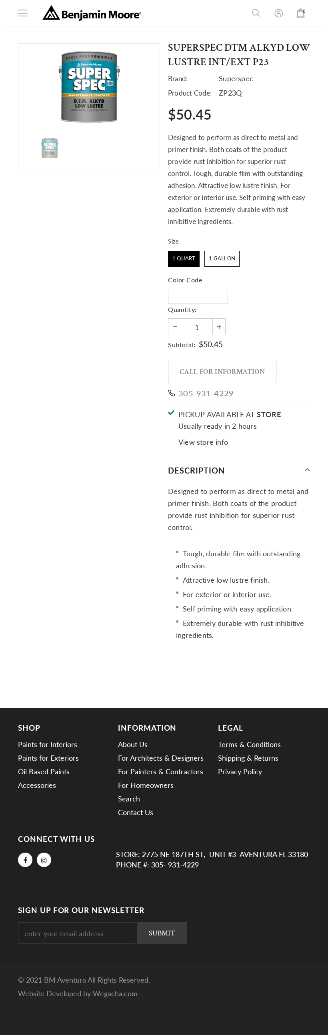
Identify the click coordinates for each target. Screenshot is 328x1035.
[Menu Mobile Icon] (23, 13)
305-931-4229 (206, 393)
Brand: (178, 78)
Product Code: (190, 93)
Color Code (185, 280)
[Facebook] (25, 860)
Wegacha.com (115, 993)
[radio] (184, 259)
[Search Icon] (256, 13)
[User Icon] (279, 13)
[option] (89, 86)
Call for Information (222, 371)
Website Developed (50, 993)
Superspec (236, 78)
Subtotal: (182, 344)
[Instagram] (44, 860)
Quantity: (182, 309)
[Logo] (92, 13)
